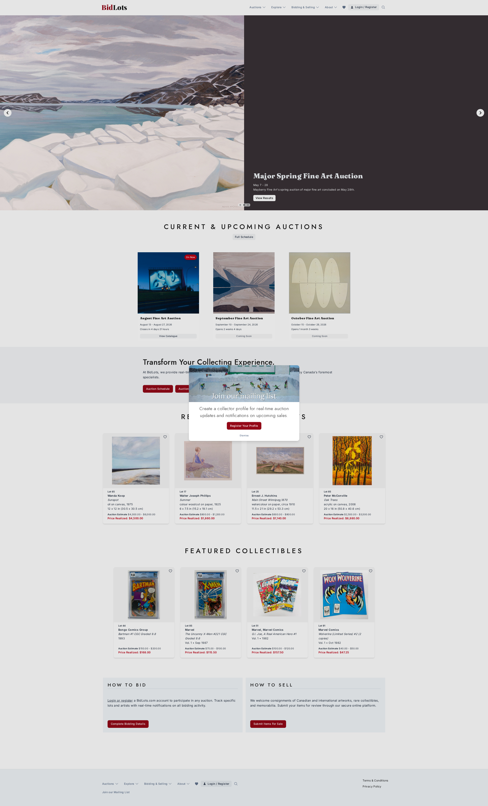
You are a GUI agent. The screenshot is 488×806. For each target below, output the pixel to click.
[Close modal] (293, 371)
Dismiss (244, 435)
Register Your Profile (244, 425)
